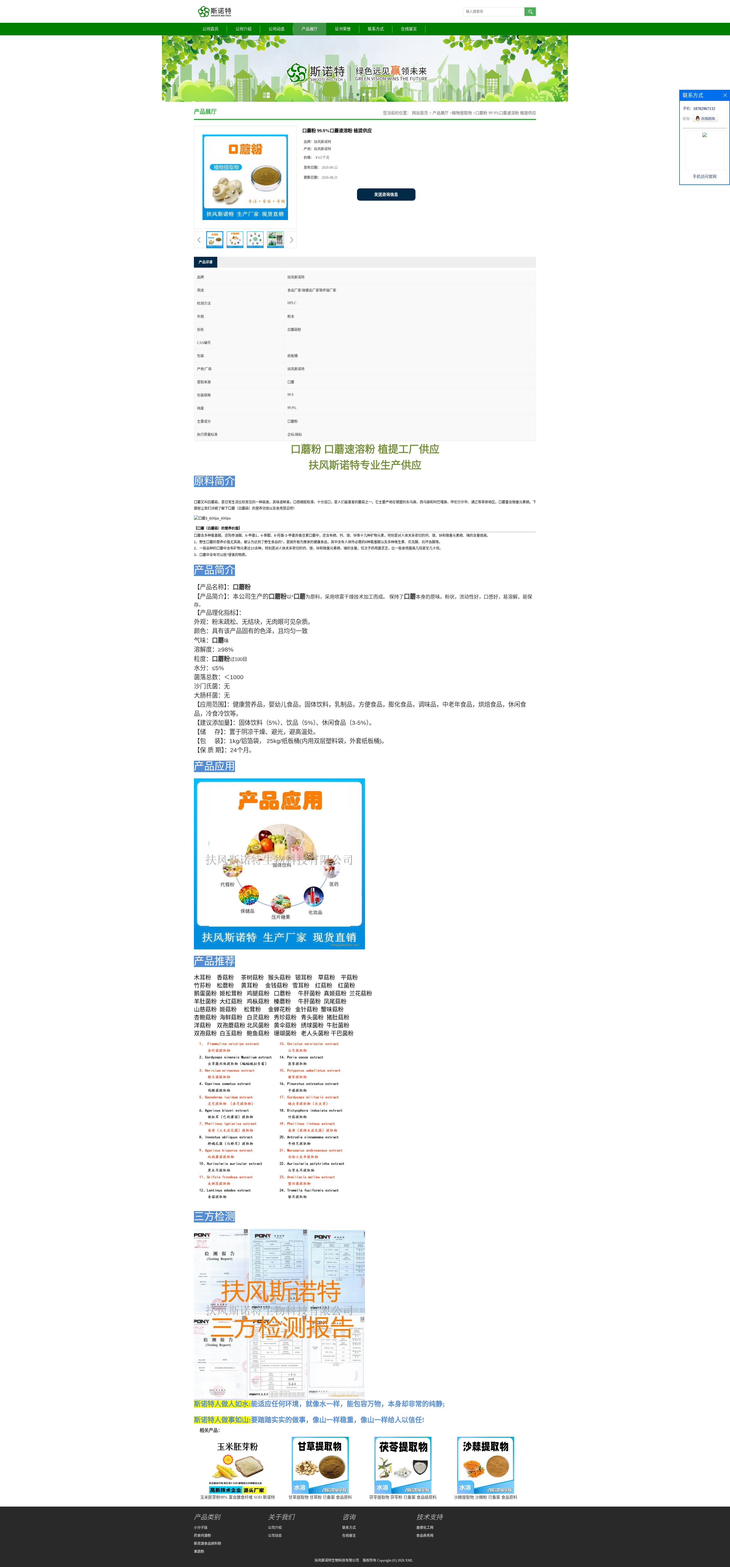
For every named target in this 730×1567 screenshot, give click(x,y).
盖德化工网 (424, 1528)
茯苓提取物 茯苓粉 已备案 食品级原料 (403, 1497)
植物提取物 (462, 113)
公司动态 (277, 29)
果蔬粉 (199, 1552)
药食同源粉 (202, 1536)
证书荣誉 (343, 29)
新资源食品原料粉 (207, 1544)
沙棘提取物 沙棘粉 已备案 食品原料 (485, 1497)
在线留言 (409, 29)
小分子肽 (201, 1528)
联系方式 (376, 29)
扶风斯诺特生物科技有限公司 (337, 1560)
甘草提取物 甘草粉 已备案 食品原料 (320, 1497)
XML (409, 1560)
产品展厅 (310, 29)
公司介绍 (244, 29)
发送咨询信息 (386, 194)
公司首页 (210, 29)
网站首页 (420, 113)
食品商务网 (424, 1536)
